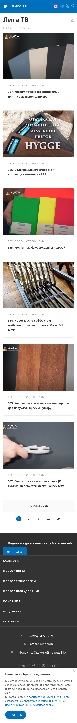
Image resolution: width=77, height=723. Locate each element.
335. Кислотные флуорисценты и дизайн (37, 247)
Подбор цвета (14, 571)
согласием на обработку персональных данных (34, 701)
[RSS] (72, 20)
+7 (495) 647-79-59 (39, 636)
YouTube (43, 665)
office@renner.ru (41, 644)
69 (58, 518)
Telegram (33, 665)
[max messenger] (56, 6)
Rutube (53, 665)
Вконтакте (23, 665)
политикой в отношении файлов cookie (29, 705)
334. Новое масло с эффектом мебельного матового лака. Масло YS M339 (35, 325)
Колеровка (12, 560)
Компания (11, 601)
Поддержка (12, 611)
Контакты (11, 621)
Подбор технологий (19, 581)
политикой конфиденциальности (49, 697)
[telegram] (62, 6)
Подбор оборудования (21, 591)
